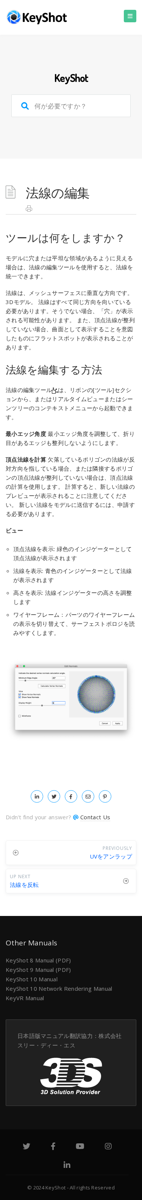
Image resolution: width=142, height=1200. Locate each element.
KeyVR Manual (25, 998)
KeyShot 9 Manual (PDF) (38, 969)
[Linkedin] (67, 1166)
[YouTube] (80, 1147)
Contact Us (95, 817)
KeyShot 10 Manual (32, 979)
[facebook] (71, 796)
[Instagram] (108, 1147)
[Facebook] (53, 1147)
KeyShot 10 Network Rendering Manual (59, 988)
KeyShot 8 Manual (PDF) (38, 960)
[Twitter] (26, 1147)
